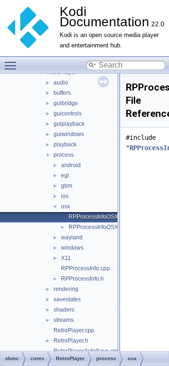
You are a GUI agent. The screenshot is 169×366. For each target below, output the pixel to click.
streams (64, 320)
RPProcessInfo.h (82, 278)
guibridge (66, 103)
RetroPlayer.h (71, 340)
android (71, 165)
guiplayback (69, 124)
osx (65, 206)
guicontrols (68, 113)
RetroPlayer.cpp (74, 330)
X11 (66, 258)
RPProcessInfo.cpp (85, 268)
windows (72, 247)
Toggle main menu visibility (12, 65)
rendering (66, 289)
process (64, 155)
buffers (62, 93)
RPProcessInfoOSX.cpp (99, 217)
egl (65, 175)
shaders (64, 309)
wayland (72, 237)
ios (65, 196)
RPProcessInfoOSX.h (96, 227)
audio (61, 82)
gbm (66, 186)
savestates (67, 299)
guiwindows (69, 134)
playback (65, 144)
